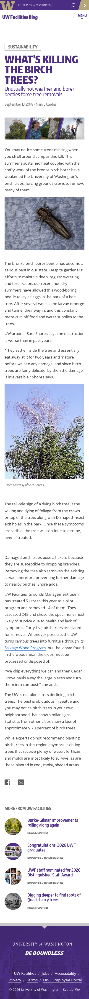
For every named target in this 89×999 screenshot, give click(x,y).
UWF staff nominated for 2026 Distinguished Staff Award (53, 872)
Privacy (14, 980)
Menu (83, 17)
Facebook (7, 782)
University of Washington (8, 5)
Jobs (45, 973)
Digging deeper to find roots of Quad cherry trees (54, 897)
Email (21, 782)
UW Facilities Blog (20, 17)
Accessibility (65, 973)
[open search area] (73, 5)
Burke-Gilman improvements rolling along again (52, 822)
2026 (16, 989)
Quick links (83, 5)
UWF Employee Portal (62, 980)
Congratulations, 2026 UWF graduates (51, 847)
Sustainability (23, 46)
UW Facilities (25, 973)
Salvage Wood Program (25, 647)
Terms (32, 980)
